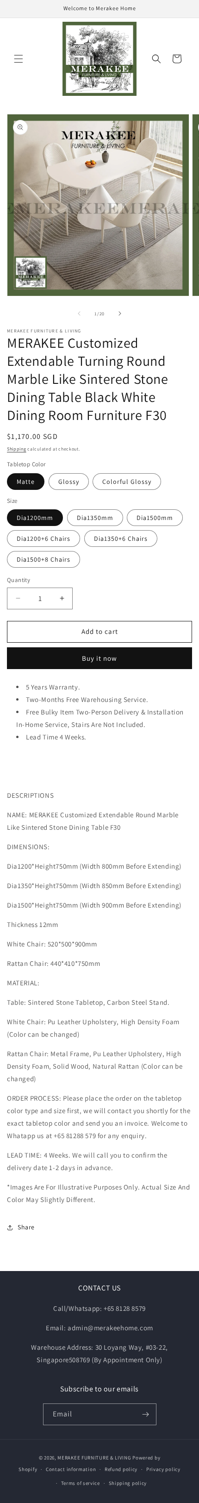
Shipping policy (128, 1483)
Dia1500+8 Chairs (43, 559)
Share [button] (26, 1227)
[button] (18, 59)
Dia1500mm (155, 518)
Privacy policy (163, 1469)
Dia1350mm (95, 518)
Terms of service (80, 1483)
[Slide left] (79, 313)
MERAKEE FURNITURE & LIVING (94, 1457)
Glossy (68, 481)
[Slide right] (120, 313)
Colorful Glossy (126, 481)
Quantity (18, 580)
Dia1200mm (35, 518)
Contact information (71, 1469)
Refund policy (121, 1469)
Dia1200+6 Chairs (43, 538)
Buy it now (99, 658)
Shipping (16, 449)
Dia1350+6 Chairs (121, 538)
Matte (26, 481)
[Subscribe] (146, 1414)
